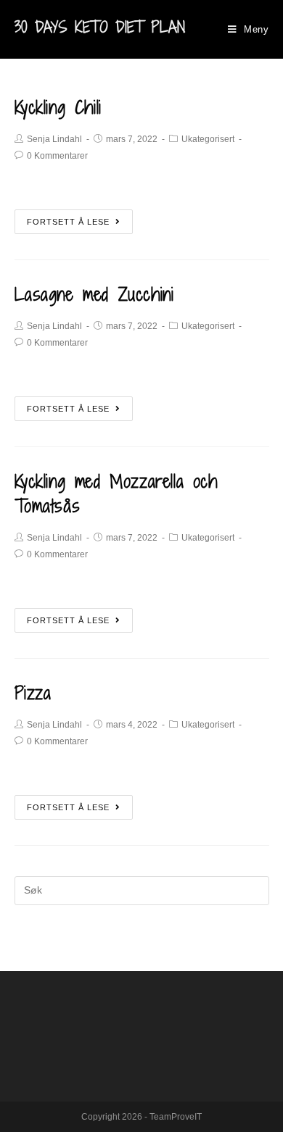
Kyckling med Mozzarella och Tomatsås (116, 493)
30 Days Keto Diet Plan (100, 27)
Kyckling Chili (58, 107)
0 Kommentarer (57, 156)
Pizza (33, 692)
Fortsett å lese (68, 221)
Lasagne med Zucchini (94, 294)
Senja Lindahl (54, 139)
